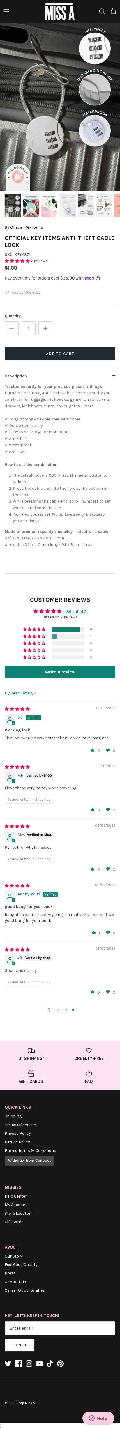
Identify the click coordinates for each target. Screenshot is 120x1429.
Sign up (19, 1345)
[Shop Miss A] (60, 11)
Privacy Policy (18, 1133)
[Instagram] (29, 1363)
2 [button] (58, 1009)
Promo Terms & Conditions (30, 1150)
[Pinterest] (60, 1363)
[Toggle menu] (6, 11)
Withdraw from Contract (29, 1160)
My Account (16, 1204)
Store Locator (18, 1213)
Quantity (13, 316)
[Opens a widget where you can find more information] (98, 1419)
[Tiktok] (50, 1363)
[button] (18, 261)
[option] (60, 107)
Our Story (14, 1256)
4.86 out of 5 (75, 611)
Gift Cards (14, 1221)
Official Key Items (26, 227)
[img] (17, 709)
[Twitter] (8, 1363)
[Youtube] (39, 1363)
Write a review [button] (60, 672)
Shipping (13, 1116)
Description (16, 376)
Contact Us (15, 1281)
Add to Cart (60, 353)
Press (10, 1273)
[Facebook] (18, 1363)
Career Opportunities (25, 1290)
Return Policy (17, 1142)
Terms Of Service (20, 1124)
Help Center (16, 1196)
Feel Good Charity (21, 1264)
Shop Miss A (25, 1403)
